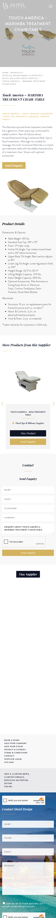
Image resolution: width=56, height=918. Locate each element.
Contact (9, 755)
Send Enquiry (14, 165)
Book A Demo (11, 740)
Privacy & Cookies (15, 749)
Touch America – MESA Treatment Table (28, 413)
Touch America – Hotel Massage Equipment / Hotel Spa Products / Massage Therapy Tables (27, 116)
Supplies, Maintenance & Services (22, 75)
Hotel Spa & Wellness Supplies (20, 78)
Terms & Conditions (15, 752)
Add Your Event (13, 746)
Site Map (9, 762)
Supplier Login (13, 759)
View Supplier (28, 574)
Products (16, 72)
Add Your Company (15, 743)
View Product (28, 433)
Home (5, 72)
